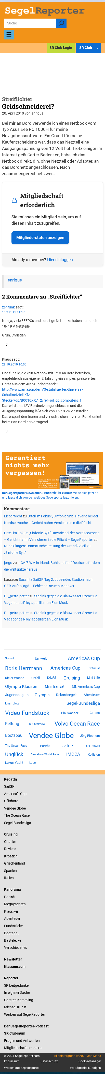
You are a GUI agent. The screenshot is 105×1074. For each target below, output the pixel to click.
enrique (15, 280)
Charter (10, 842)
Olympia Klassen (21, 686)
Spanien (10, 871)
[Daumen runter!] (3, 350)
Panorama (12, 889)
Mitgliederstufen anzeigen (40, 237)
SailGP (67, 746)
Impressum (12, 1061)
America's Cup (84, 658)
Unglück (14, 754)
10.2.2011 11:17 (13, 312)
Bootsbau (13, 735)
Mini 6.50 (93, 678)
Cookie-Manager (89, 1061)
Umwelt (41, 658)
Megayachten (15, 904)
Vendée (10, 808)
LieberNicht (13, 516)
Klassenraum (14, 967)
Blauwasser (69, 713)
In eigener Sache (17, 993)
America (10, 794)
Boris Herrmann (23, 668)
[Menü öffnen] (9, 34)
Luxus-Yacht (14, 763)
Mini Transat (54, 686)
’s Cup (22, 794)
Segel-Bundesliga (83, 703)
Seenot (9, 658)
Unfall (35, 678)
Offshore (11, 801)
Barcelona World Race (45, 754)
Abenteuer (92, 695)
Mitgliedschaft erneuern (23, 1048)
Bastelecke (12, 940)
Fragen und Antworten (22, 1041)
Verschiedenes (15, 947)
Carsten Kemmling (18, 1000)
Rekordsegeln (66, 695)
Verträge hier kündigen (85, 1068)
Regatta (10, 779)
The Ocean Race (16, 745)
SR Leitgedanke (16, 985)
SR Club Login (60, 48)
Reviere (10, 849)
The (7, 815)
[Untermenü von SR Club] (98, 48)
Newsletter (13, 959)
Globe (21, 808)
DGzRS (51, 678)
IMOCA (73, 754)
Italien (9, 878)
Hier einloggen (60, 259)
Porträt (45, 746)
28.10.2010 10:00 (14, 364)
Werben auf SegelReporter (24, 1014)
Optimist (94, 668)
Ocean (16, 815)
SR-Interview (37, 724)
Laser (33, 763)
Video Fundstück (27, 712)
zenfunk (8, 307)
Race (25, 815)
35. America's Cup (86, 687)
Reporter (11, 978)
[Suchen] (61, 23)
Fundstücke (13, 926)
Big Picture (93, 745)
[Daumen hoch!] (4, 344)
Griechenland (14, 863)
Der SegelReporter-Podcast (26, 1026)
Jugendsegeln (17, 695)
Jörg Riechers (90, 736)
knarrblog (12, 703)
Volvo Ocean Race (77, 723)
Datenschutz (49, 1061)
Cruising (71, 678)
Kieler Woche (14, 678)
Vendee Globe (51, 735)
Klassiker (11, 911)
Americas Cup (65, 668)
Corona (95, 713)
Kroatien (11, 856)
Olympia (42, 695)
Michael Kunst (15, 1007)
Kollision (94, 754)
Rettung (12, 723)
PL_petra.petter (16, 596)
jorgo (8, 563)
